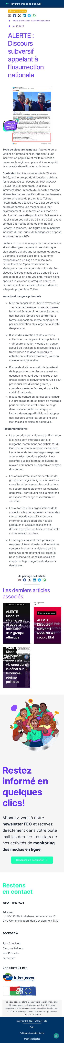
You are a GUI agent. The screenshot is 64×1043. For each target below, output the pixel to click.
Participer (8, 958)
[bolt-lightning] (9, 20)
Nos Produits (10, 953)
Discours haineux (18, 11)
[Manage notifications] (56, 1035)
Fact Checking (11, 943)
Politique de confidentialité (32, 1033)
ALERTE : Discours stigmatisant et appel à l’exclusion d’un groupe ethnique (15, 624)
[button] (24, 4)
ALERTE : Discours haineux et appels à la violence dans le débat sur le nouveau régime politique (16, 665)
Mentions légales (32, 1039)
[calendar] (9, 26)
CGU (32, 1027)
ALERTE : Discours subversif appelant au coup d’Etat (46, 628)
